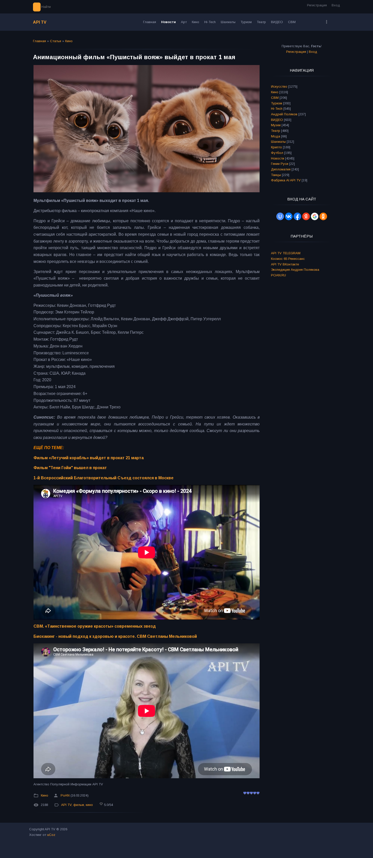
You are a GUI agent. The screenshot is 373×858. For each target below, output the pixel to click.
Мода (275, 136)
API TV (39, 22)
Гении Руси (279, 164)
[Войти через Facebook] (297, 216)
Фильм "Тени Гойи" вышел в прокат (70, 468)
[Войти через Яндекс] (306, 216)
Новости (277, 158)
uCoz (51, 835)
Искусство (279, 86)
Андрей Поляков (284, 114)
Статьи (55, 41)
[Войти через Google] (314, 216)
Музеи (276, 125)
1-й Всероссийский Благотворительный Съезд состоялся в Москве (103, 478)
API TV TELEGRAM (285, 253)
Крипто (276, 147)
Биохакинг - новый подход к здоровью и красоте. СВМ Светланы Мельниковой (115, 636)
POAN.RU (278, 275)
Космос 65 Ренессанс (288, 259)
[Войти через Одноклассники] (323, 216)
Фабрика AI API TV (286, 180)
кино (89, 805)
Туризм (276, 103)
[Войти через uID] (280, 216)
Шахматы (278, 142)
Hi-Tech (276, 108)
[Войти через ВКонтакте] (289, 216)
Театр (275, 131)
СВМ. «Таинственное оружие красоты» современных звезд (94, 626)
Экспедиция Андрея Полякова (295, 270)
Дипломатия (281, 169)
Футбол (277, 153)
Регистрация (317, 5)
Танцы (276, 175)
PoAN (65, 795)
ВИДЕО (277, 120)
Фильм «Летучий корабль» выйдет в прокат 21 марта (88, 458)
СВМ (275, 98)
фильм (78, 805)
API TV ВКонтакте (285, 264)
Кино (69, 41)
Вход (336, 5)
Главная (39, 41)
